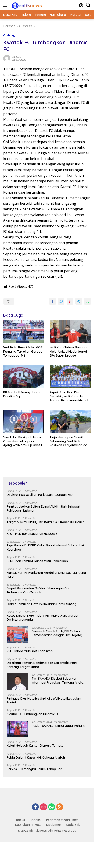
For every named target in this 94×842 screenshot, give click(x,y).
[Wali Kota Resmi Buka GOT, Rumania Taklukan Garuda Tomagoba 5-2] (23, 331)
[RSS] (59, 807)
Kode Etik (73, 825)
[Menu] (6, 5)
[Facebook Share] (52, 301)
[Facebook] (35, 807)
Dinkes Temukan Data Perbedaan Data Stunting (41, 604)
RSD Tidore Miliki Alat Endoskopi (30, 651)
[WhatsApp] (51, 807)
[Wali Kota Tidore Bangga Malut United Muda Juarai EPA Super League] (70, 331)
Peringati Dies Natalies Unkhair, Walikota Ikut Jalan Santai (44, 700)
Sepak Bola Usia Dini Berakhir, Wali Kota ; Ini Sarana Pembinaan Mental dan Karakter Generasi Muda (69, 396)
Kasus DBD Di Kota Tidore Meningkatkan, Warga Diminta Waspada (42, 618)
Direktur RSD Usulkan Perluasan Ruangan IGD (40, 495)
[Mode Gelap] (81, 5)
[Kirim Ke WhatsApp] (87, 301)
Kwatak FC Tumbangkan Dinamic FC (33, 714)
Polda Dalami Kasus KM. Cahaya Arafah (36, 757)
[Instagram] (43, 807)
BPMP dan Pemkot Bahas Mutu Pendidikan (37, 561)
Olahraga (10, 35)
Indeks (20, 820)
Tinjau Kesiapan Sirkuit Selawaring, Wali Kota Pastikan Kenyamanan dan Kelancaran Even (69, 441)
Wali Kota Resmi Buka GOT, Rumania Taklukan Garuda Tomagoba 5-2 (23, 351)
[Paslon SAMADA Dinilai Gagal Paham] (17, 729)
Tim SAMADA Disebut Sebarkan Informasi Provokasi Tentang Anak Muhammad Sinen (57, 680)
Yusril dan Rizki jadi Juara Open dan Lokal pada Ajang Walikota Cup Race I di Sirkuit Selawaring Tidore (23, 441)
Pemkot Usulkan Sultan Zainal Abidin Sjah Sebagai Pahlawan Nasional (43, 508)
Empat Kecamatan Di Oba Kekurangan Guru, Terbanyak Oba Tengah (39, 590)
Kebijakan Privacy (28, 825)
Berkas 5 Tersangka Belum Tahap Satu (35, 769)
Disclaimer (53, 825)
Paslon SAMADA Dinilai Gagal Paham (58, 726)
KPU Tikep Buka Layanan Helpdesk (32, 534)
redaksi (16, 57)
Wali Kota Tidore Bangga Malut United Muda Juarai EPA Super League (68, 351)
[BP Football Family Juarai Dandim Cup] (23, 376)
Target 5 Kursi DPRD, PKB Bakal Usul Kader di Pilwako (46, 522)
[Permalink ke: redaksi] (6, 58)
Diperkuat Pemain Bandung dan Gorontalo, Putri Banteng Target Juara (42, 665)
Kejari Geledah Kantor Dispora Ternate (35, 746)
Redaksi (35, 820)
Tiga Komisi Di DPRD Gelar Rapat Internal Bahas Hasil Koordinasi (45, 547)
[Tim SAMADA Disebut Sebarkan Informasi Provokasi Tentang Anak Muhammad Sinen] (17, 681)
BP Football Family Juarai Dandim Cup (21, 394)
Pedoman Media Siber (62, 820)
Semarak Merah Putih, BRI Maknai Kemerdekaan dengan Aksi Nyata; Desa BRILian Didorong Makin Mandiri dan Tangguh (59, 633)
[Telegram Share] (78, 301)
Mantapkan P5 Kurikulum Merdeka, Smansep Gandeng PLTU (46, 575)
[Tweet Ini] (61, 301)
